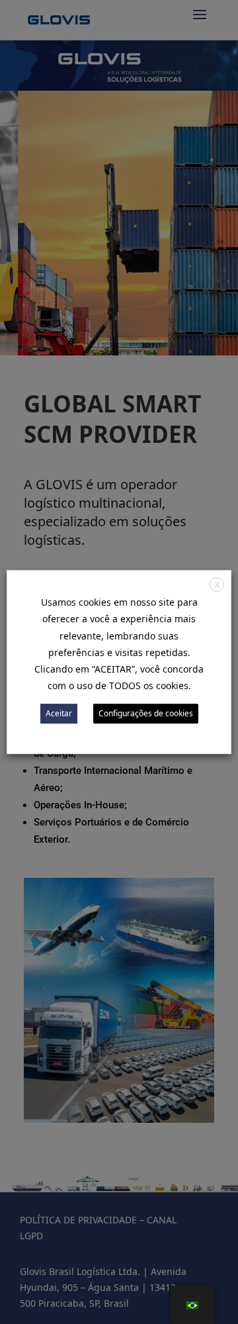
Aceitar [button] (59, 713)
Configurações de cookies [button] (146, 713)
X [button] (217, 585)
